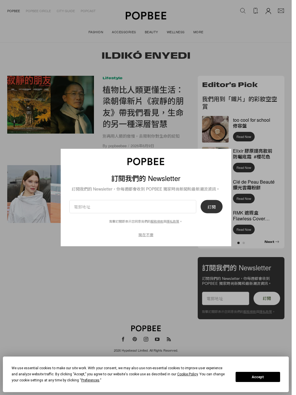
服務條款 (157, 221)
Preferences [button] (90, 380)
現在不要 (145, 234)
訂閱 (212, 207)
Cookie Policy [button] (187, 374)
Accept (258, 377)
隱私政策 (172, 221)
